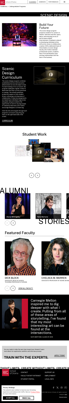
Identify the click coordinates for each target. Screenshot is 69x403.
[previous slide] (31, 175)
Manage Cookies (63, 397)
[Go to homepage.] (8, 2)
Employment (50, 376)
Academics (32, 2)
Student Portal (27, 379)
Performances (53, 2)
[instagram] (61, 388)
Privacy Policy (35, 392)
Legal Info (49, 379)
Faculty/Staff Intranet (31, 376)
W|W (66, 394)
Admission (42, 2)
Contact (24, 372)
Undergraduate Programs (17, 6)
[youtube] (65, 388)
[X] (57, 388)
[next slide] (37, 175)
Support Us (49, 372)
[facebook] (53, 388)
